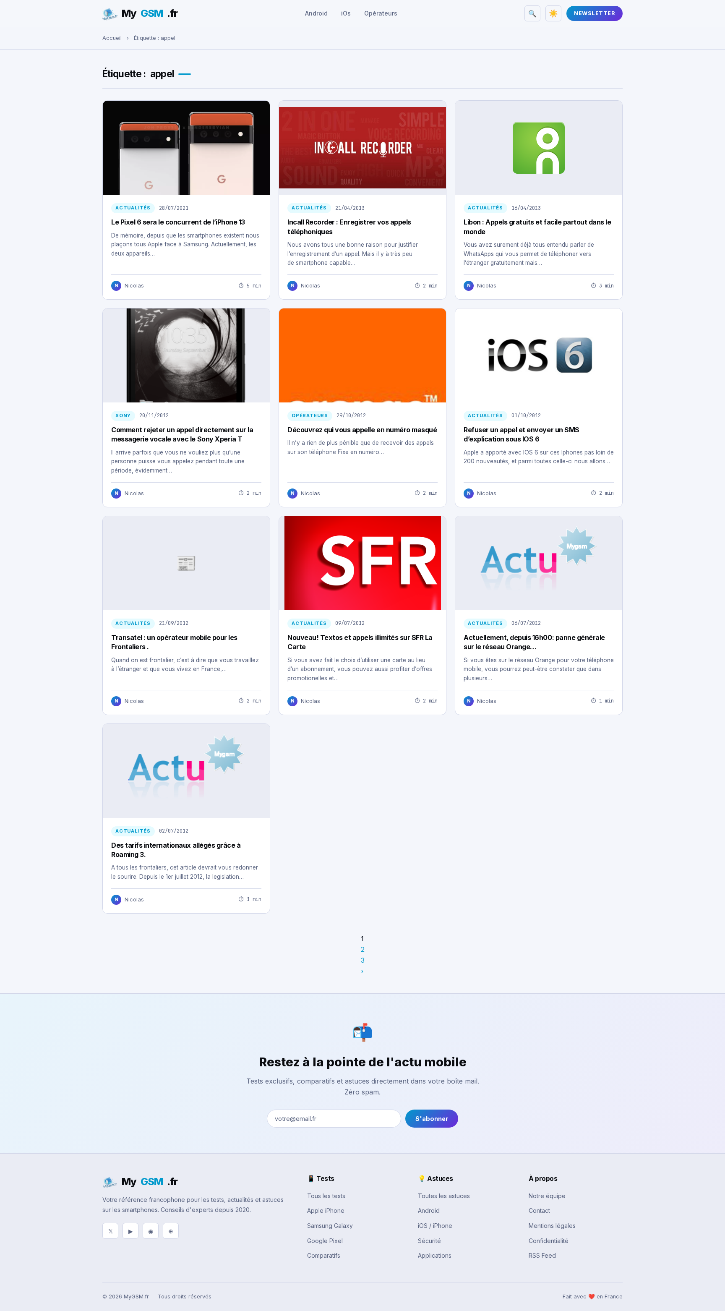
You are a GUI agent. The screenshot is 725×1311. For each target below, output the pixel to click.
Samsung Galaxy (330, 1225)
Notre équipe (547, 1195)
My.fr (149, 13)
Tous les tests (326, 1195)
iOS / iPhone (435, 1225)
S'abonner (431, 1118)
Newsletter (594, 13)
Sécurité (429, 1240)
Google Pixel (325, 1240)
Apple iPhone (325, 1210)
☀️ (553, 13)
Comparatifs (323, 1255)
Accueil (112, 38)
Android (316, 13)
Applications (434, 1255)
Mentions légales (552, 1225)
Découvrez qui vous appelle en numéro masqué (362, 430)
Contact (539, 1210)
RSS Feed (542, 1255)
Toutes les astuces (444, 1195)
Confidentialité (549, 1240)
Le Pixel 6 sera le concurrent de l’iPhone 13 (178, 222)
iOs (346, 13)
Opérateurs (380, 13)
